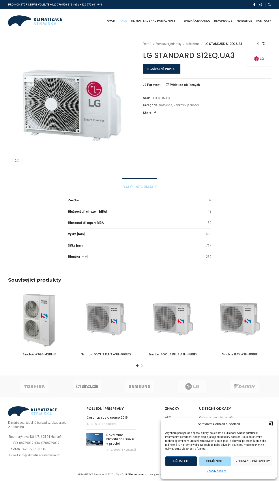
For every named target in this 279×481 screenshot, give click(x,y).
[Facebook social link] (254, 4)
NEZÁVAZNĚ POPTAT (161, 69)
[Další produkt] (268, 43)
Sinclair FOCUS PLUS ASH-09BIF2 (106, 354)
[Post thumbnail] (94, 442)
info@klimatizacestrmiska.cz (39, 455)
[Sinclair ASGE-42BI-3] (39, 319)
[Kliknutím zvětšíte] (16, 160)
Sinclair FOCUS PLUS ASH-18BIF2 (173, 354)
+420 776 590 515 (61, 4)
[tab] (139, 184)
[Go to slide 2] (142, 365)
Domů (147, 44)
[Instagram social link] (260, 4)
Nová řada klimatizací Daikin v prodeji (120, 439)
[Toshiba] (34, 386)
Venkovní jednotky (169, 44)
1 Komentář (109, 423)
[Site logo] (35, 20)
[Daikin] (244, 386)
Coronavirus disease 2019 (107, 417)
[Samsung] (139, 386)
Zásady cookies (217, 471)
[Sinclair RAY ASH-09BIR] (240, 319)
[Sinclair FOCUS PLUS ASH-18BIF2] (173, 319)
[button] (270, 424)
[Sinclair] (87, 386)
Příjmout (181, 461)
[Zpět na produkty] (263, 43)
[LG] (192, 386)
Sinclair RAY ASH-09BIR (240, 354)
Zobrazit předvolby (253, 461)
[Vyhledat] (269, 4)
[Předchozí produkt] (257, 43)
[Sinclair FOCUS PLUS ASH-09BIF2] (106, 319)
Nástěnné (193, 44)
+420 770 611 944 (91, 4)
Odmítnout (215, 461)
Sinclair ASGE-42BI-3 (39, 354)
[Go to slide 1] (137, 365)
